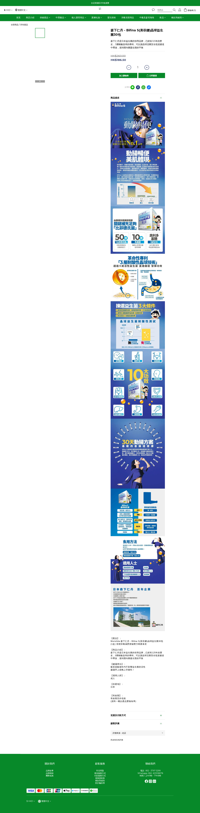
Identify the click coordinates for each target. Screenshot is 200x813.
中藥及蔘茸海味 (146, 17)
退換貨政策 (100, 778)
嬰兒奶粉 (111, 17)
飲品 (162, 17)
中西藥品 (60, 17)
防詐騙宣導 (100, 783)
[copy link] (149, 87)
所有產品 (24, 24)
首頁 (18, 17)
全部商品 (15, 24)
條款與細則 (176, 17)
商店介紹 (30, 17)
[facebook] (138, 87)
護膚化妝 (96, 17)
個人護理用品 (78, 17)
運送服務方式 (100, 773)
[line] (132, 87)
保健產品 (44, 17)
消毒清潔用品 (127, 17)
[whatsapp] (143, 87)
